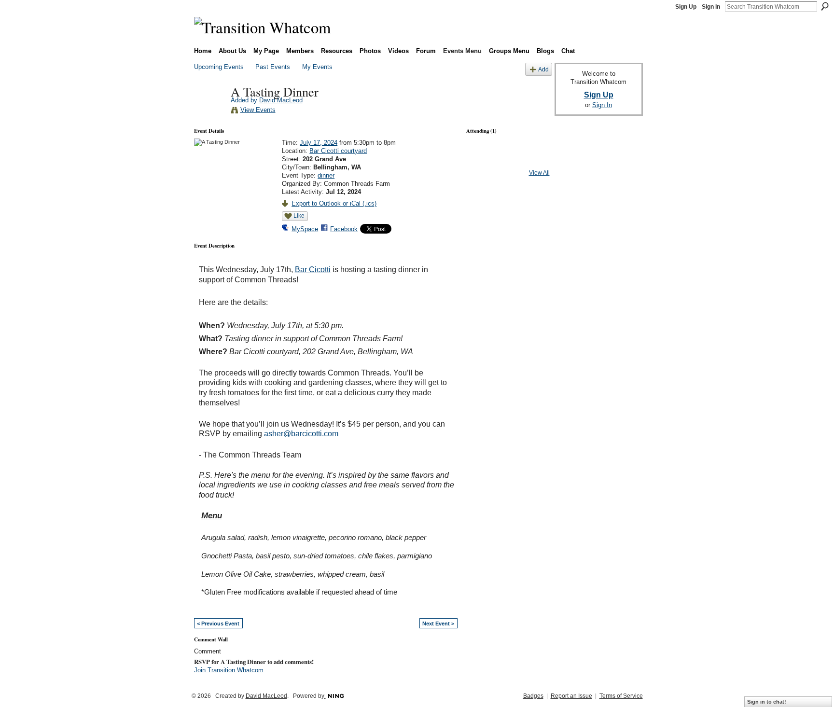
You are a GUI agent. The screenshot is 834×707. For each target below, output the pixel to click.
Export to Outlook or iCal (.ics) (334, 203)
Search (825, 6)
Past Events (272, 66)
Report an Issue (571, 696)
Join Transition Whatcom (229, 670)
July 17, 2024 (318, 142)
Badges (533, 696)
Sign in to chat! (766, 702)
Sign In (711, 6)
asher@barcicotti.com (301, 434)
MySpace (305, 229)
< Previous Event (218, 623)
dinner (326, 175)
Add (543, 69)
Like (299, 215)
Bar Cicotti (313, 269)
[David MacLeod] (209, 111)
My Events (317, 66)
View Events (258, 109)
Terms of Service (621, 696)
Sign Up (685, 6)
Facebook (344, 229)
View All (539, 172)
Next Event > (438, 623)
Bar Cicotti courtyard (338, 150)
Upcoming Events (219, 66)
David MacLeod (281, 100)
